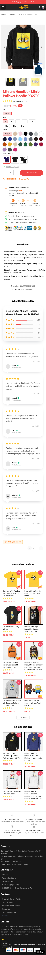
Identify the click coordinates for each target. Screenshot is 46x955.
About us (5, 875)
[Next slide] (41, 46)
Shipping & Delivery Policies (11, 899)
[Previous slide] (4, 46)
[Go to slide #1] (10, 82)
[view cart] (42, 7)
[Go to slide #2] (23, 82)
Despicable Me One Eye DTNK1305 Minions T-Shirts (32, 593)
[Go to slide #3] (35, 82)
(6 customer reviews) (21, 101)
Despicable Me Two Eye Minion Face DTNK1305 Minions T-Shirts (11, 593)
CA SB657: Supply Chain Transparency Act (17, 888)
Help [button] (41, 952)
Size (4, 117)
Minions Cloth (14, 15)
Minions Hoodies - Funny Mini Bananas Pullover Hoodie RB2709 (12, 703)
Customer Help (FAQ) (9, 912)
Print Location (8, 154)
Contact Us (6, 909)
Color (5, 130)
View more (23, 717)
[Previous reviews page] (29, 548)
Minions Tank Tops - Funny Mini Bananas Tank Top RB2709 (31, 629)
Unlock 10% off (5, 944)
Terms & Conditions (9, 878)
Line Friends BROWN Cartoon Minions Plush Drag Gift (32, 703)
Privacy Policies (7, 881)
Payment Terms (7, 902)
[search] (39, 7)
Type (4, 110)
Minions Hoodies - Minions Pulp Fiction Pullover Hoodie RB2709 (12, 755)
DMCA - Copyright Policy (10, 885)
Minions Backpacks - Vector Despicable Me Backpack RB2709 (11, 665)
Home (3, 15)
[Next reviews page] (41, 548)
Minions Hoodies (30, 15)
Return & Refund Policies (11, 906)
